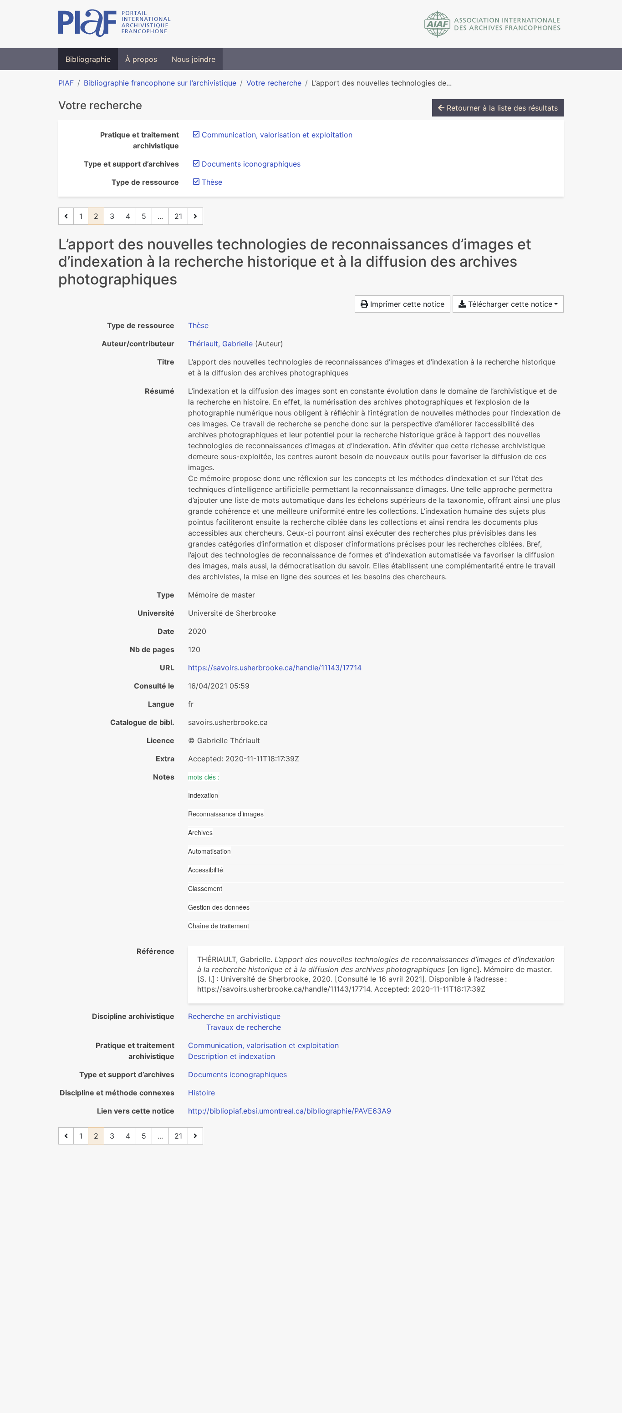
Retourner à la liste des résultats (501, 107)
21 (178, 216)
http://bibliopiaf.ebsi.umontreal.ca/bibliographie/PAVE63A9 (289, 1110)
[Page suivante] (195, 216)
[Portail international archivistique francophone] (114, 24)
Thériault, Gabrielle (220, 343)
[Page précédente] (66, 216)
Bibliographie (88, 59)
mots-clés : (203, 776)
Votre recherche (273, 82)
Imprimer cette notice (406, 304)
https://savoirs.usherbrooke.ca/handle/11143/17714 (275, 667)
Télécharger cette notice (509, 304)
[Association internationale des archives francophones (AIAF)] (492, 24)
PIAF (66, 82)
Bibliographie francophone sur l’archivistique (160, 82)
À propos (141, 59)
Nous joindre (193, 59)
